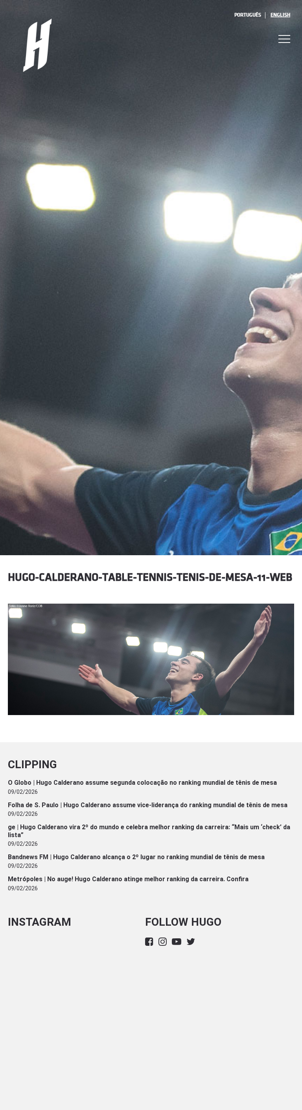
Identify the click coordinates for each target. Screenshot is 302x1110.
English (280, 15)
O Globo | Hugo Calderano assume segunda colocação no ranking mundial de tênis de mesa (142, 782)
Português (247, 15)
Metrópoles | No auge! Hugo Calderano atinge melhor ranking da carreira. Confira (128, 879)
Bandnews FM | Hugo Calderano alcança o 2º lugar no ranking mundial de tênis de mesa (136, 857)
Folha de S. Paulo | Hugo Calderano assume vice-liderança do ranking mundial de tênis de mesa (147, 805)
